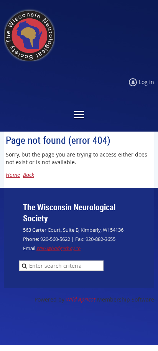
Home (13, 174)
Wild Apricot (80, 299)
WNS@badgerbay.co (58, 248)
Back (28, 174)
